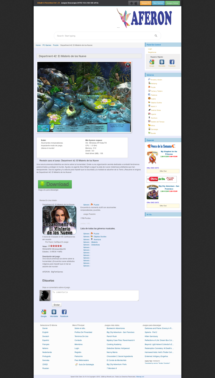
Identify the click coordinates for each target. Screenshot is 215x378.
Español (45, 340)
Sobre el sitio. (80, 328)
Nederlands (47, 352)
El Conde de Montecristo (116, 360)
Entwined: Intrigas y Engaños (156, 356)
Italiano (45, 348)
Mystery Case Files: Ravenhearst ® (121, 340)
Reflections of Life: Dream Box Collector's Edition (160, 340)
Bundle (153, 133)
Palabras (153, 95)
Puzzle (56, 45)
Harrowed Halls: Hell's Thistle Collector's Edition (160, 352)
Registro (78, 352)
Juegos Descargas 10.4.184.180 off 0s (67, 2)
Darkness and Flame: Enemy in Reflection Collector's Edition (160, 328)
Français (45, 344)
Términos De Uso (81, 336)
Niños (152, 125)
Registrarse (152, 52)
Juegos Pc (146, 3)
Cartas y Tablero (156, 91)
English (45, 332)
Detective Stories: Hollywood (118, 348)
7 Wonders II (112, 368)
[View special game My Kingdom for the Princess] (152, 157)
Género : (87, 247)
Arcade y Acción (156, 80)
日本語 (45, 364)
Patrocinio (79, 356)
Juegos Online (172, 3)
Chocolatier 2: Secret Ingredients (120, 356)
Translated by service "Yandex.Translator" (157, 363)
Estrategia (154, 129)
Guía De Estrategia (86, 364)
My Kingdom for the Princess (169, 152)
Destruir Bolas (155, 110)
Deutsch (45, 336)
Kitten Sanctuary (151, 336)
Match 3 (153, 106)
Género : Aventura (92, 239)
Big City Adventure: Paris (117, 364)
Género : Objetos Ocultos (94, 236)
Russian (45, 368)
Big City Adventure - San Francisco (169, 187)
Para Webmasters (82, 360)
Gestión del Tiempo (157, 122)
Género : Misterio (90, 242)
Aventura (153, 118)
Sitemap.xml (140, 377)
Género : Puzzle (91, 204)
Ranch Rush (112, 336)
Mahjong (153, 83)
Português (46, 356)
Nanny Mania (112, 352)
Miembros (78, 344)
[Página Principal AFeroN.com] (145, 18)
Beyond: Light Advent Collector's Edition (160, 344)
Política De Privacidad (83, 332)
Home (38, 45)
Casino (153, 99)
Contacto (78, 340)
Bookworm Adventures (116, 328)
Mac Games (158, 3)
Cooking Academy (114, 344)
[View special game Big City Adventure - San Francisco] (152, 192)
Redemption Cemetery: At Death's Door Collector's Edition (160, 348)
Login (150, 49)
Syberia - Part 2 (151, 332)
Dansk (45, 328)
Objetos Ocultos (156, 102)
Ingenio (153, 114)
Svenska (45, 360)
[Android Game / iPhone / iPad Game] (134, 3)
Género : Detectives (91, 244)
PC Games (47, 45)
